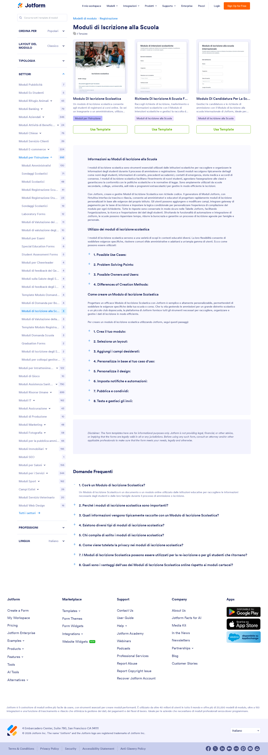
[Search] (20, 17)
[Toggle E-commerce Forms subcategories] (48, 149)
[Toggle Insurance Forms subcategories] (49, 408)
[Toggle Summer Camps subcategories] (38, 489)
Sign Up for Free (236, 6)
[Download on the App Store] (244, 624)
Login (217, 6)
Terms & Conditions (21, 748)
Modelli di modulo (85, 18)
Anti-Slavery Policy (133, 748)
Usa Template (100, 129)
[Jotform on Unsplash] (257, 748)
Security (70, 748)
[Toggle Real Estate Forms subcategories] (46, 449)
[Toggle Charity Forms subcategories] (58, 125)
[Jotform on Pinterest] (243, 748)
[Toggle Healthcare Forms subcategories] (56, 384)
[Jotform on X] (215, 748)
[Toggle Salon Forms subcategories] (44, 465)
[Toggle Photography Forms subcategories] (45, 432)
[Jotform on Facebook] (208, 748)
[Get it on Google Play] (244, 612)
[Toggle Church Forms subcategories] (40, 133)
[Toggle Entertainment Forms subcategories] (57, 368)
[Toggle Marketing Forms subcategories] (45, 424)
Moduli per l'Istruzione (88, 118)
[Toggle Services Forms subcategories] (47, 473)
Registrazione (109, 18)
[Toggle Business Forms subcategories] (43, 117)
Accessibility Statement (98, 748)
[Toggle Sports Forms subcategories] (39, 481)
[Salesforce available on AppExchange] (244, 637)
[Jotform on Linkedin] (222, 748)
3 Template (82, 33)
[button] (42, 31)
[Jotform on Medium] (229, 748)
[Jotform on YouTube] (250, 748)
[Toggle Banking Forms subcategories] (42, 109)
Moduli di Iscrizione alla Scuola (116, 27)
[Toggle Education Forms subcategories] (51, 157)
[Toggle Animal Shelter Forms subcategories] (51, 101)
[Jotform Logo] (31, 5)
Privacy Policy (49, 748)
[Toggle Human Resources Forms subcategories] (51, 392)
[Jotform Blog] (236, 748)
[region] (42, 286)
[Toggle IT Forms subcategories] (34, 400)
